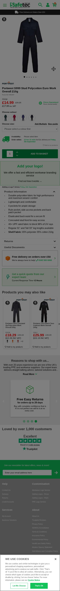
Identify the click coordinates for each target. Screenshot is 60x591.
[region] (30, 573)
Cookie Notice (34, 580)
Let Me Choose (19, 586)
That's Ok (39, 586)
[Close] (55, 559)
